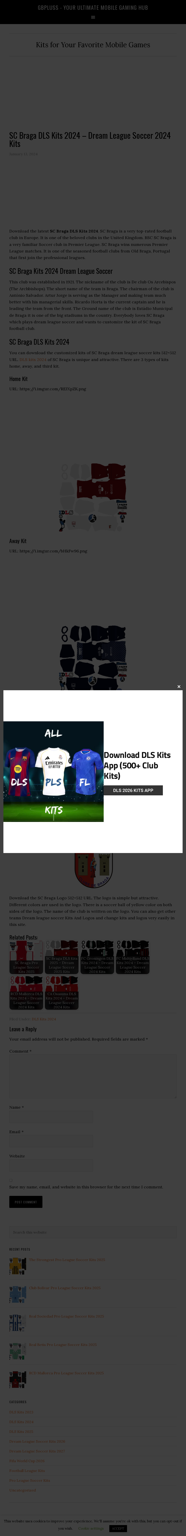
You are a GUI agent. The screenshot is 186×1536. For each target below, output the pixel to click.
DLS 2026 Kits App (133, 790)
